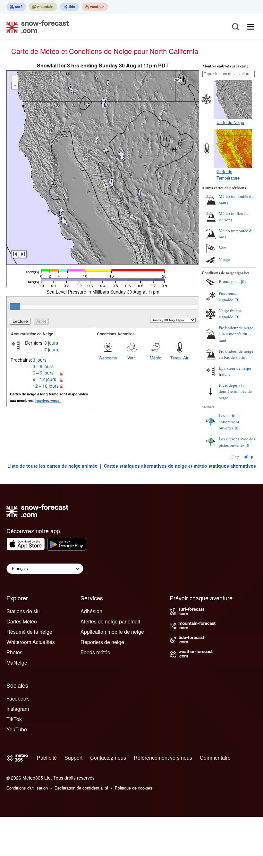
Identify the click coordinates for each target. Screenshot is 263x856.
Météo (155, 358)
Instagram (17, 708)
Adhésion (91, 611)
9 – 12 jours (44, 379)
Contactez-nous (108, 757)
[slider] (15, 306)
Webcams (107, 358)
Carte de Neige (230, 122)
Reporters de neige (102, 642)
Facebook (17, 698)
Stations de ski (23, 611)
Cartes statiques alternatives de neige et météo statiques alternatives (180, 466)
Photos (14, 652)
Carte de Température (228, 174)
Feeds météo (95, 652)
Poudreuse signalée (228, 296)
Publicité (47, 757)
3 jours (51, 343)
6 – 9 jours (43, 372)
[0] (243, 281)
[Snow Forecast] (35, 26)
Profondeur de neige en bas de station (236, 354)
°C (237, 457)
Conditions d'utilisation (27, 788)
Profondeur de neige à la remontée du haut (236, 334)
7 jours (51, 349)
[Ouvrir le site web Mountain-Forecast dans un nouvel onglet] (43, 7)
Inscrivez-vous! (48, 400)
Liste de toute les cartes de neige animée (52, 466)
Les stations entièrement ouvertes (229, 421)
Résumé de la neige (29, 631)
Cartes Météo (21, 621)
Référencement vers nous (163, 757)
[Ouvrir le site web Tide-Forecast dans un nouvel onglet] (69, 7)
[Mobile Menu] (251, 26)
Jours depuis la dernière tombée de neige (235, 391)
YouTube (16, 729)
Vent (131, 358)
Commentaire (215, 757)
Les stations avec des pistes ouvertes (237, 442)
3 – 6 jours (43, 366)
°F (251, 457)
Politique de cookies (133, 788)
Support (73, 757)
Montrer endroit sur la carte (225, 66)
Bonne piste (229, 281)
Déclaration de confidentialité (81, 788)
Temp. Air (179, 358)
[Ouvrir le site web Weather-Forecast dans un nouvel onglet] (94, 7)
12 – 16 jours (46, 386)
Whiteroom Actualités (30, 642)
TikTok (14, 719)
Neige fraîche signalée (230, 314)
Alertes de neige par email (110, 621)
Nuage (224, 259)
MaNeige (16, 662)
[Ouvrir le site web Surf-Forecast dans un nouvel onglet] (16, 7)
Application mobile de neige (112, 631)
